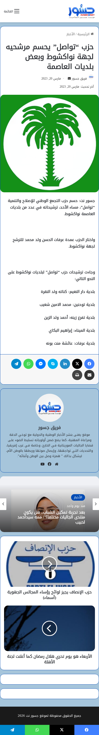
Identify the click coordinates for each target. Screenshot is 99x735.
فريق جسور (79, 78)
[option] (49, 504)
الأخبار (71, 34)
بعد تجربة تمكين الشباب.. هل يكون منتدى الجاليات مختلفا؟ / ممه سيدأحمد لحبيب (51, 517)
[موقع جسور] (81, 11)
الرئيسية (84, 34)
